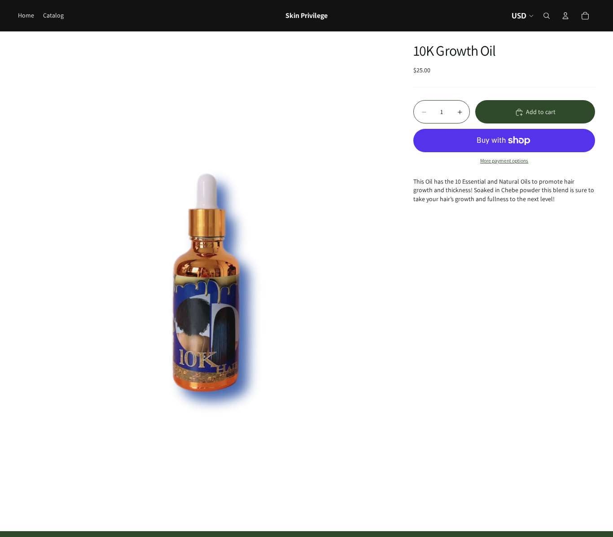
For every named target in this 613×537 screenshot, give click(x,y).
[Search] (546, 16)
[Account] (565, 16)
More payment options (504, 161)
